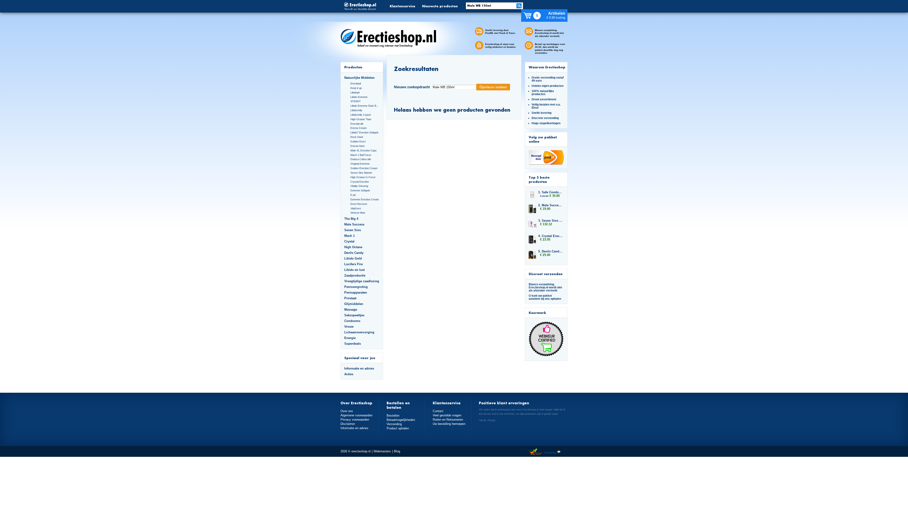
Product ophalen (398, 428)
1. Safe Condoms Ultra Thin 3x (550, 192)
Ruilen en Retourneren (448, 419)
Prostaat (350, 298)
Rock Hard (356, 137)
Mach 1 (349, 236)
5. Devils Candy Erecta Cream (550, 251)
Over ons (346, 411)
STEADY (355, 101)
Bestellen (393, 415)
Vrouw (349, 326)
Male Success (354, 224)
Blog (397, 451)
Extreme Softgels (360, 190)
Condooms (352, 321)
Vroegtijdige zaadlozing (361, 281)
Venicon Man (357, 212)
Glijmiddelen (353, 304)
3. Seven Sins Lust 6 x (550, 220)
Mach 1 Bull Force (360, 155)
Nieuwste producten (440, 6)
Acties (348, 374)
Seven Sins (352, 230)
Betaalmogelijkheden (401, 420)
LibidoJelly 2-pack (360, 114)
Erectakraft (356, 123)
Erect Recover (358, 204)
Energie (350, 338)
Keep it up (356, 88)
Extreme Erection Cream (364, 199)
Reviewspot (552, 452)
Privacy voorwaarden (354, 419)
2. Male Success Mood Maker (550, 205)
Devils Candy (353, 253)
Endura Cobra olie (360, 159)
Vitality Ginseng (359, 186)
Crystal (349, 241)
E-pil (352, 195)
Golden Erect (358, 141)
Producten (353, 67)
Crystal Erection (359, 181)
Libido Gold (353, 258)
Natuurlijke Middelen (359, 77)
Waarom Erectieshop (547, 67)
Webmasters (382, 451)
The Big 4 (351, 218)
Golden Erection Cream (363, 168)
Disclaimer (347, 424)
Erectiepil (355, 83)
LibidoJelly (356, 110)
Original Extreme (360, 163)
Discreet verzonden (546, 274)
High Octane (353, 247)
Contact (438, 411)
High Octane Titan (360, 119)
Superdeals (352, 343)
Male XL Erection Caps (363, 150)
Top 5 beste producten (539, 179)
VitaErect (355, 208)
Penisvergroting (356, 287)
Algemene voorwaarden (356, 415)
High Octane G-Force (362, 177)
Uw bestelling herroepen (449, 424)
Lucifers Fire (353, 264)
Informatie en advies (359, 368)
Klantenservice (402, 6)
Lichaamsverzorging (359, 332)
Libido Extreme (358, 97)
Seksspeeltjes (354, 315)
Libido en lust (354, 270)
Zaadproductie (354, 275)
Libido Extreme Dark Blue (364, 105)
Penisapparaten (355, 292)
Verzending (394, 424)
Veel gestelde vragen (447, 415)
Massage (350, 309)
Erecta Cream (358, 128)
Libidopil (354, 92)
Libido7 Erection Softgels (364, 132)
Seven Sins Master (361, 172)
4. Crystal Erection (550, 236)
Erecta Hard (357, 146)
